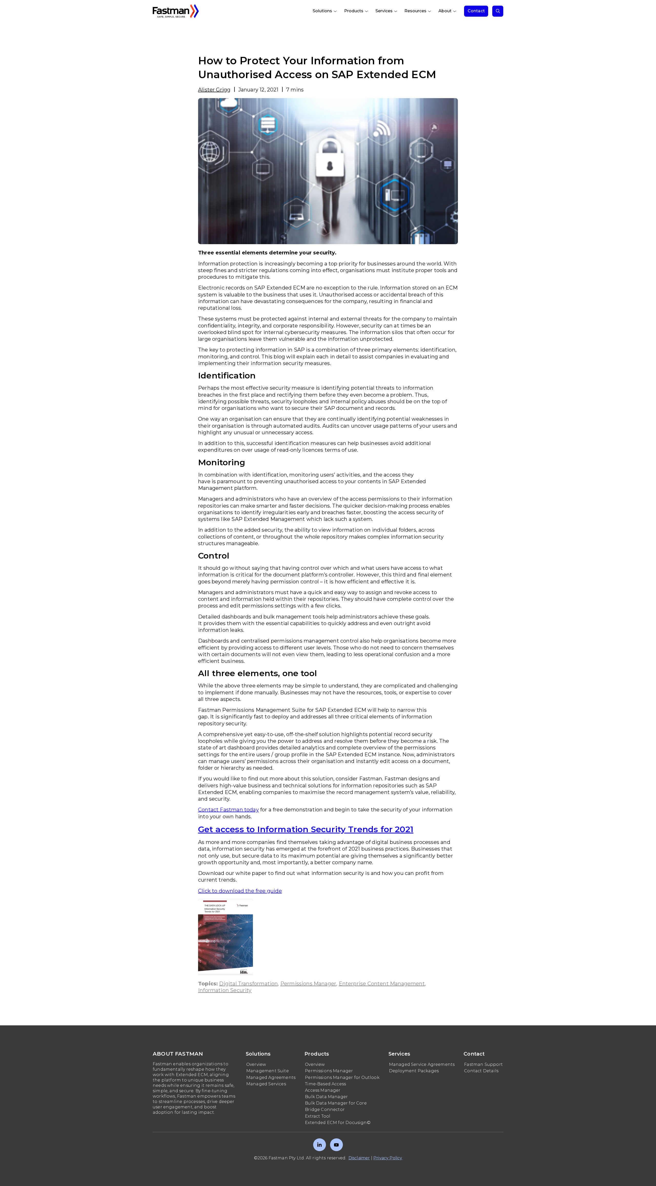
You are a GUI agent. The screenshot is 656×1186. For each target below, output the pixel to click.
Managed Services (266, 1083)
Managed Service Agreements (422, 1064)
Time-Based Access (325, 1083)
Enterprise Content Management (382, 984)
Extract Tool (317, 1116)
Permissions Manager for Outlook (342, 1077)
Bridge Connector (325, 1109)
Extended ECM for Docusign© (338, 1122)
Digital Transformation (248, 984)
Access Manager (323, 1090)
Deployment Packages (414, 1070)
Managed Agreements (270, 1077)
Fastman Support (483, 1064)
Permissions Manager (308, 984)
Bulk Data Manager (326, 1096)
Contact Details (481, 1070)
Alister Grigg (214, 90)
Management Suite (267, 1070)
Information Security (225, 990)
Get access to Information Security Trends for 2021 (305, 829)
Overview (256, 1064)
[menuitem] (325, 11)
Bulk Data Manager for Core (336, 1103)
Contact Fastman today (228, 810)
